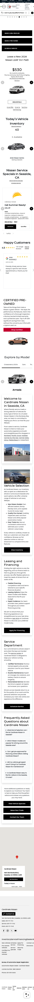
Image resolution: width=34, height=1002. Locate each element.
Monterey (7, 435)
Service (14, 939)
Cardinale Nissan (4, 988)
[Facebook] (4, 930)
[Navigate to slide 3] (12, 16)
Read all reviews (27, 247)
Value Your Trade (17, 810)
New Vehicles (6, 943)
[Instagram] (8, 930)
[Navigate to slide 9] (26, 16)
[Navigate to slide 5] (16, 16)
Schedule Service (16, 183)
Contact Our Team (17, 817)
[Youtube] (15, 930)
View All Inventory (16, 126)
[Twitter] (12, 930)
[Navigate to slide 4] (14, 16)
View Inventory (17, 550)
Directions (30, 945)
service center (16, 653)
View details (17, 102)
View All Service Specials (16, 180)
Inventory (6, 939)
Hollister (25, 435)
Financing (22, 939)
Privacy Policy (10, 988)
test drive (15, 618)
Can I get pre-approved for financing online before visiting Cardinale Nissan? (17, 753)
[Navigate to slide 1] (7, 16)
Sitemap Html (24, 988)
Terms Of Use (14, 987)
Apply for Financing (17, 630)
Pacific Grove (16, 435)
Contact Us (9, 914)
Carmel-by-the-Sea (11, 438)
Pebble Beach (14, 440)
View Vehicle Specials (17, 804)
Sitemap (19, 988)
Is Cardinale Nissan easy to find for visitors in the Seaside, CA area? (16, 775)
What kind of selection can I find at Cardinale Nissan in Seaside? (16, 732)
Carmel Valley (24, 438)
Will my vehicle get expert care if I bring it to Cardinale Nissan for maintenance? (16, 764)
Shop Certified (17, 330)
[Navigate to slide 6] (19, 17)
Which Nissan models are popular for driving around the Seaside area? (16, 743)
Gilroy (6, 440)
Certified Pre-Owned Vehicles (6, 952)
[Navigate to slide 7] (21, 16)
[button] (17, 857)
